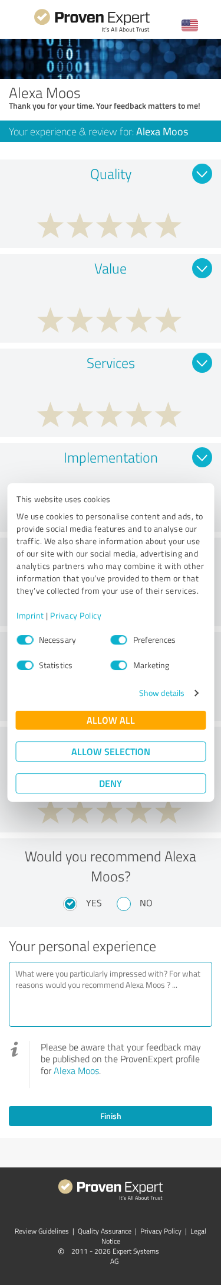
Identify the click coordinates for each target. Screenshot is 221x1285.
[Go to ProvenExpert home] (92, 30)
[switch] (119, 640)
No (146, 902)
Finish (110, 1115)
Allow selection (110, 751)
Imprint (30, 615)
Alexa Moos (76, 1070)
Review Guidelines (42, 1231)
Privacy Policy (75, 615)
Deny (110, 783)
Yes (94, 902)
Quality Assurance (104, 1231)
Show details (161, 692)
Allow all (111, 720)
